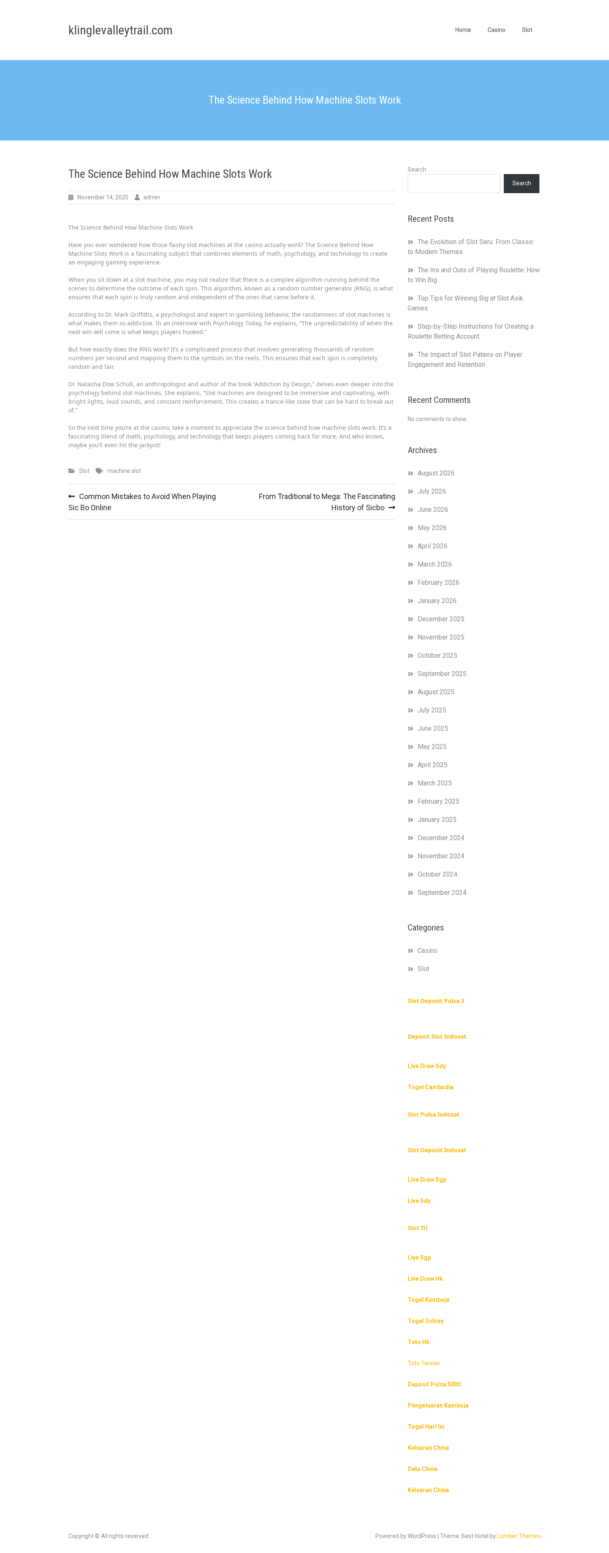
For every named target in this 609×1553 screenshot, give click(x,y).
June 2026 (433, 510)
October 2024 (437, 874)
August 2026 (436, 473)
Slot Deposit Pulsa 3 (436, 1001)
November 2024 (441, 856)
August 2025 (436, 692)
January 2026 (437, 601)
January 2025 (437, 820)
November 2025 (441, 637)
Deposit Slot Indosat (437, 1036)
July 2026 (432, 491)
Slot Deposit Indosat (437, 1150)
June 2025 (433, 728)
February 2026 (438, 582)
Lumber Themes (519, 1536)
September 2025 (442, 674)
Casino (496, 30)
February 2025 (438, 801)
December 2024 (441, 838)
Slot (527, 30)
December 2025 (441, 619)
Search (417, 169)
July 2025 (432, 710)
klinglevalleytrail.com (120, 30)
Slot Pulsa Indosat (433, 1114)
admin (151, 197)
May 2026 (432, 528)
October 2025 (437, 655)
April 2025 (432, 765)
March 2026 (435, 564)
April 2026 (432, 546)
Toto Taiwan (424, 1363)
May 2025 (432, 747)
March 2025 (435, 783)
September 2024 (442, 892)
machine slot (124, 471)
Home (463, 30)
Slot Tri (418, 1228)
